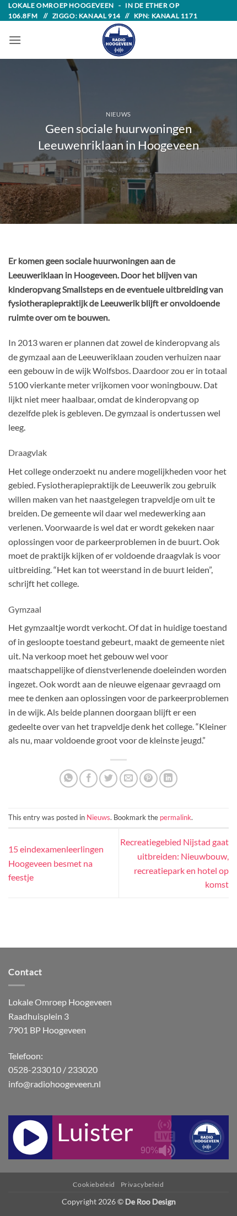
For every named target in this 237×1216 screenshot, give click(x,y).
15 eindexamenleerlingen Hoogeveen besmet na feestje (56, 863)
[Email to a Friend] (129, 778)
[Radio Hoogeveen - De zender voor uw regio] (118, 40)
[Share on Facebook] (88, 778)
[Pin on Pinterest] (148, 778)
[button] (14, 39)
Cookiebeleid (94, 1184)
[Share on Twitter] (108, 778)
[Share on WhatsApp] (69, 778)
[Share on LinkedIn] (168, 778)
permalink (175, 817)
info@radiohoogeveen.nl (54, 1084)
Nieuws (118, 114)
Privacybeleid (142, 1184)
